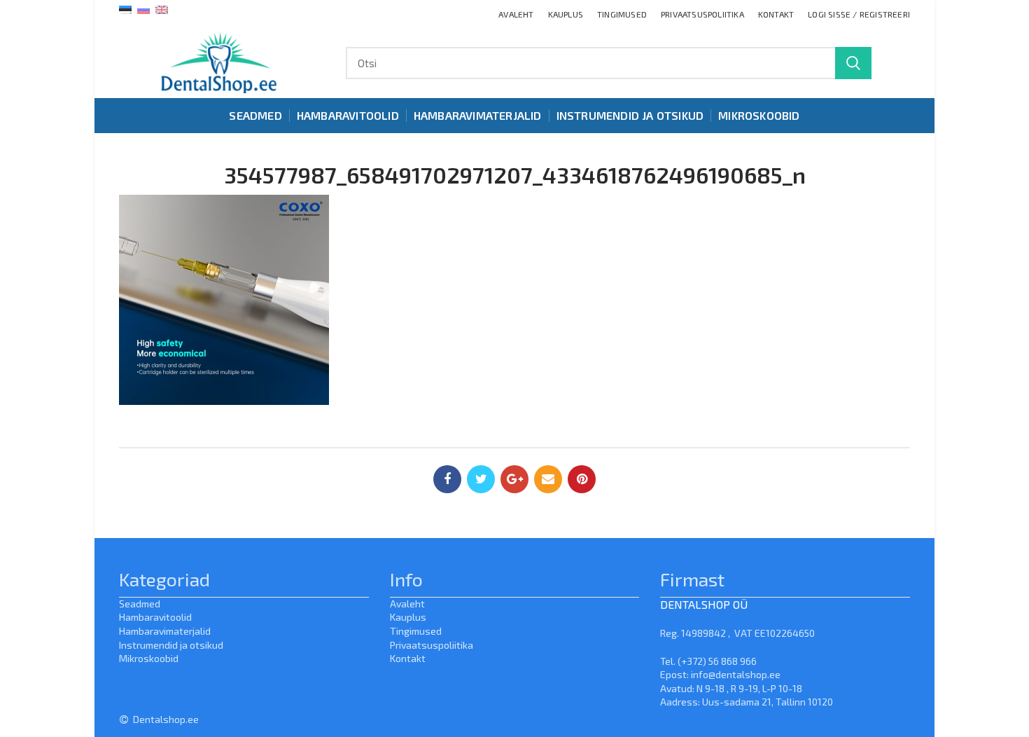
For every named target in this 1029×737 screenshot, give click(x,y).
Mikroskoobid (148, 658)
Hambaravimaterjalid (165, 631)
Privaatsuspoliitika (431, 645)
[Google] (514, 479)
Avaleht (407, 603)
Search (853, 63)
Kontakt (408, 658)
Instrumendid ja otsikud (171, 645)
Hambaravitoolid (155, 617)
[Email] (548, 479)
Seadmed (139, 603)
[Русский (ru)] (143, 8)
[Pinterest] (582, 479)
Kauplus (408, 617)
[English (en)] (161, 8)
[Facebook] (447, 479)
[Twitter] (481, 479)
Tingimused (416, 631)
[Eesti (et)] (125, 8)
